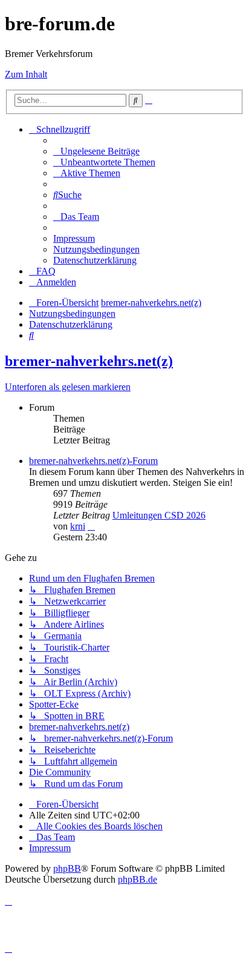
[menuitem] (96, 151)
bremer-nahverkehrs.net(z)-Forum (93, 461)
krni (77, 526)
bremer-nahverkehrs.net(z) (89, 361)
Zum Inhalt (26, 74)
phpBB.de (137, 879)
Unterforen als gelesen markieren (68, 387)
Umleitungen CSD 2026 (158, 515)
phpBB (67, 868)
